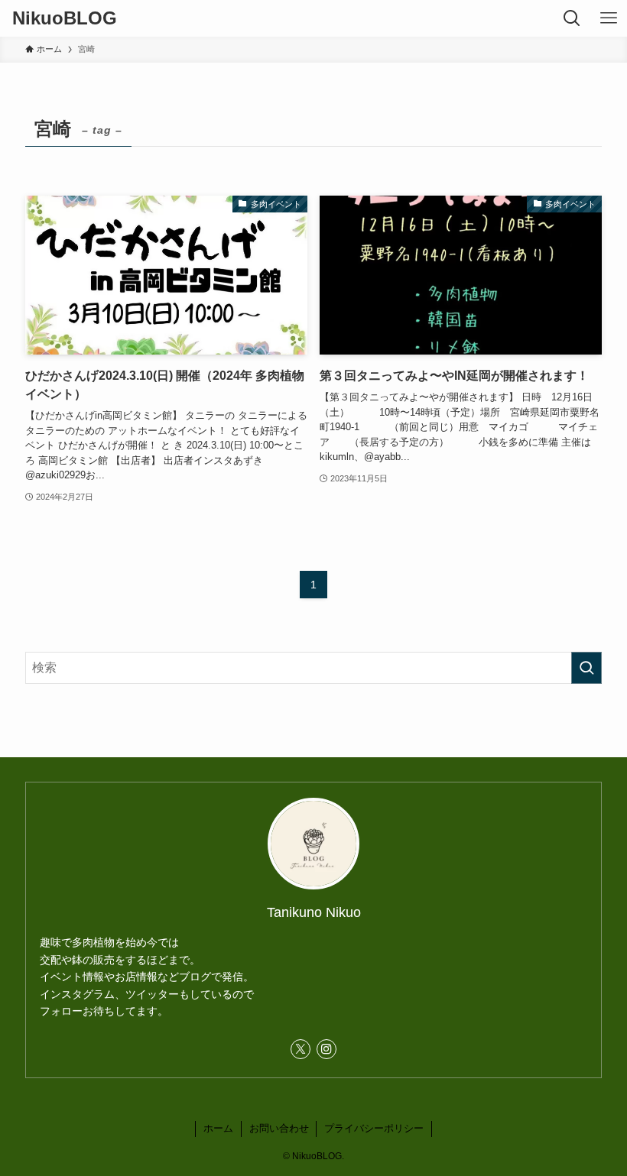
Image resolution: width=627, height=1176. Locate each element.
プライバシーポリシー (374, 1128)
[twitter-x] (300, 1049)
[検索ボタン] (572, 18)
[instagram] (326, 1049)
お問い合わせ (279, 1128)
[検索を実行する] (586, 668)
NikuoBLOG (64, 18)
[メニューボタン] (608, 18)
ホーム (218, 1128)
